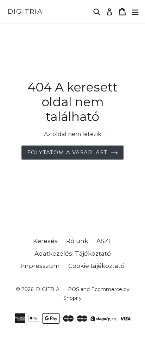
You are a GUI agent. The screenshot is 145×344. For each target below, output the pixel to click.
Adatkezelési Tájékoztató (72, 253)
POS (73, 289)
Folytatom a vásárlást (67, 152)
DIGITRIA (25, 11)
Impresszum (40, 265)
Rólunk (77, 240)
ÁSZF (104, 240)
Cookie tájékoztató (96, 265)
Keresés (45, 240)
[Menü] (135, 11)
